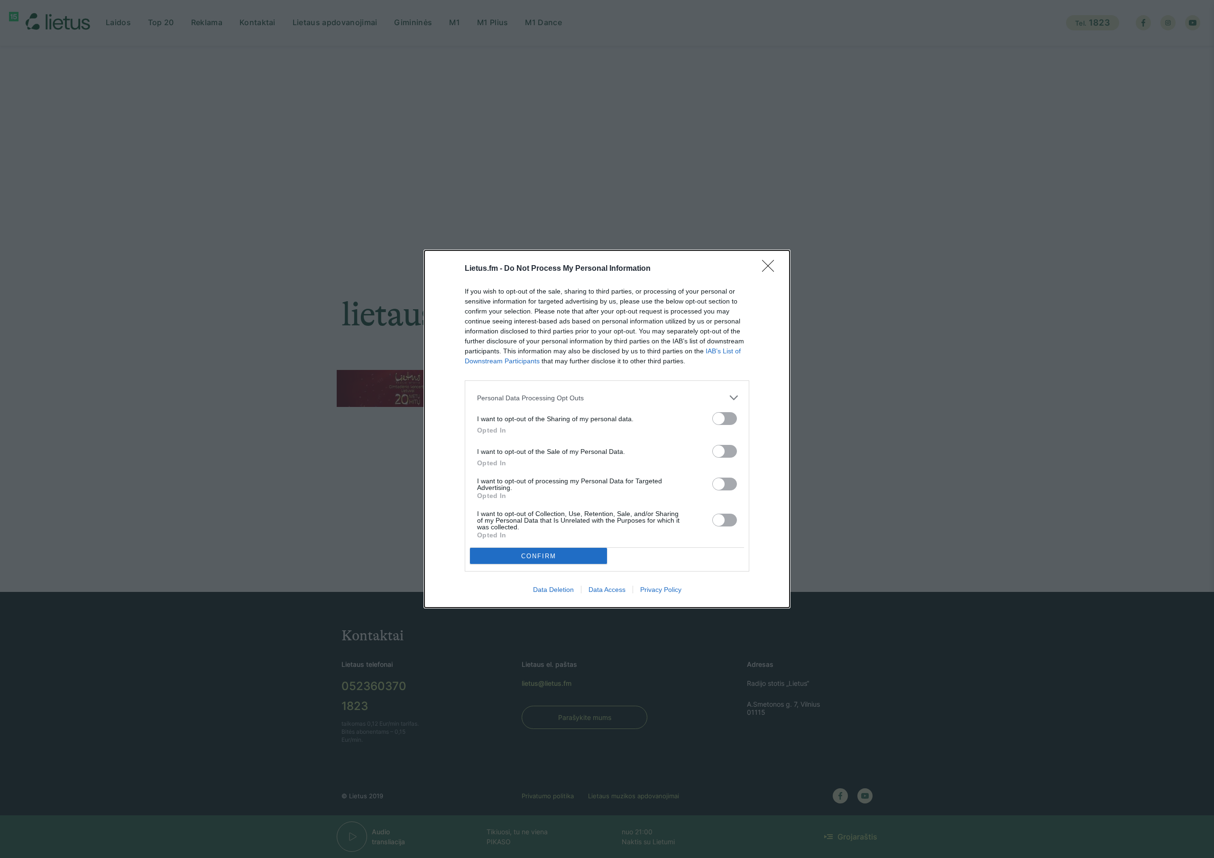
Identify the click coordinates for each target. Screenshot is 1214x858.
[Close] (771, 269)
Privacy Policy (660, 589)
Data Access (607, 589)
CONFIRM (538, 556)
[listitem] (607, 398)
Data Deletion (553, 589)
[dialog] (607, 429)
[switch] (724, 418)
